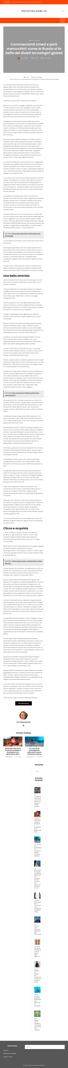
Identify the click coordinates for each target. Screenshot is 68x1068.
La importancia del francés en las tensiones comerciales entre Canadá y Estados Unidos (28, 2)
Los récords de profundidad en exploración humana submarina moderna (34, 751)
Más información (23, 703)
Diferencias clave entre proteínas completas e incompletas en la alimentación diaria (13, 751)
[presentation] (11, 1)
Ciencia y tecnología (34, 40)
